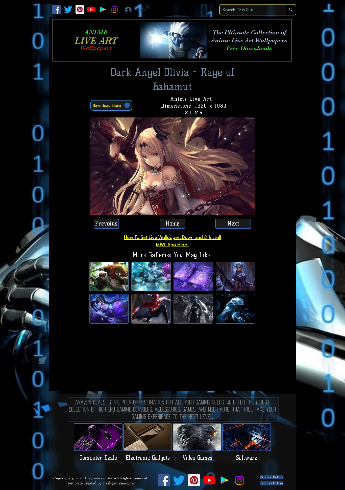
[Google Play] (103, 9)
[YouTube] (91, 9)
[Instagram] (114, 9)
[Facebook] (56, 9)
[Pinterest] (80, 9)
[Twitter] (68, 9)
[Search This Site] (291, 10)
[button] (248, 209)
